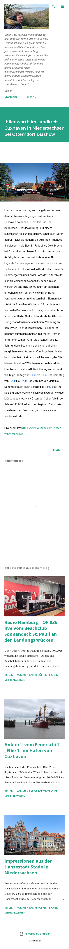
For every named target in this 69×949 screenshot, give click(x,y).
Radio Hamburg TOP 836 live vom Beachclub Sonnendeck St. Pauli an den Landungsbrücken (30, 631)
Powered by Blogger (37, 933)
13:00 (33, 375)
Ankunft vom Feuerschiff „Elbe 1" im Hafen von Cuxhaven (32, 750)
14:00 (48, 386)
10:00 (12, 380)
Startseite (10, 97)
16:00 (23, 380)
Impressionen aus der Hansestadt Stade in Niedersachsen (28, 867)
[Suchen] (53, 6)
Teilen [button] (55, 449)
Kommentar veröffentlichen (37, 675)
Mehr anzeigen (14, 680)
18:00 (44, 375)
